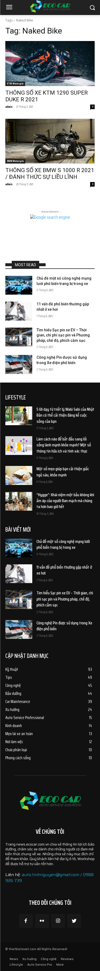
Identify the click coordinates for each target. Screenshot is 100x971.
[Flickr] (42, 921)
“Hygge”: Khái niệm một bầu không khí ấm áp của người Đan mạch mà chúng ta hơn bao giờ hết (65, 500)
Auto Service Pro (39, 964)
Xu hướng (29, 958)
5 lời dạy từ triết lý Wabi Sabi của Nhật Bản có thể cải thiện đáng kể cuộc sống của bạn (65, 415)
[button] (92, 7)
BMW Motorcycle (15, 161)
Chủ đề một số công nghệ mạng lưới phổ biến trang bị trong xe (63, 544)
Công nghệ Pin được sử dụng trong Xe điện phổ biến (64, 626)
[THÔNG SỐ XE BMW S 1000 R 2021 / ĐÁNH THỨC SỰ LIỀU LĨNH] (50, 141)
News (14, 958)
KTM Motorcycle (15, 83)
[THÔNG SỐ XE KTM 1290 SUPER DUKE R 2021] (50, 63)
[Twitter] (74, 921)
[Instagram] (58, 921)
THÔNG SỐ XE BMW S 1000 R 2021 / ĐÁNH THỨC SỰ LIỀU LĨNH (49, 173)
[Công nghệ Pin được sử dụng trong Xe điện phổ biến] (18, 364)
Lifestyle (16, 964)
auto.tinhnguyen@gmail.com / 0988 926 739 (49, 877)
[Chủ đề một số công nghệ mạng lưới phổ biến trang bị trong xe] (18, 285)
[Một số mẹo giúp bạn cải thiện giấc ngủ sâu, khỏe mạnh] (18, 475)
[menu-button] (9, 8)
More (60, 964)
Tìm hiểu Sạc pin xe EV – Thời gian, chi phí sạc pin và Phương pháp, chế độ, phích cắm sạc (63, 335)
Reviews (67, 958)
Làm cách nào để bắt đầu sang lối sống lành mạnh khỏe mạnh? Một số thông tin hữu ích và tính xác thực (64, 445)
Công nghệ (49, 958)
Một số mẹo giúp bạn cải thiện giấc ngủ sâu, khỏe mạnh (63, 471)
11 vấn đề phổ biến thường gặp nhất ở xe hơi (64, 570)
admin (9, 107)
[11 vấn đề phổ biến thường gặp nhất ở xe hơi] (18, 311)
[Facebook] (26, 921)
